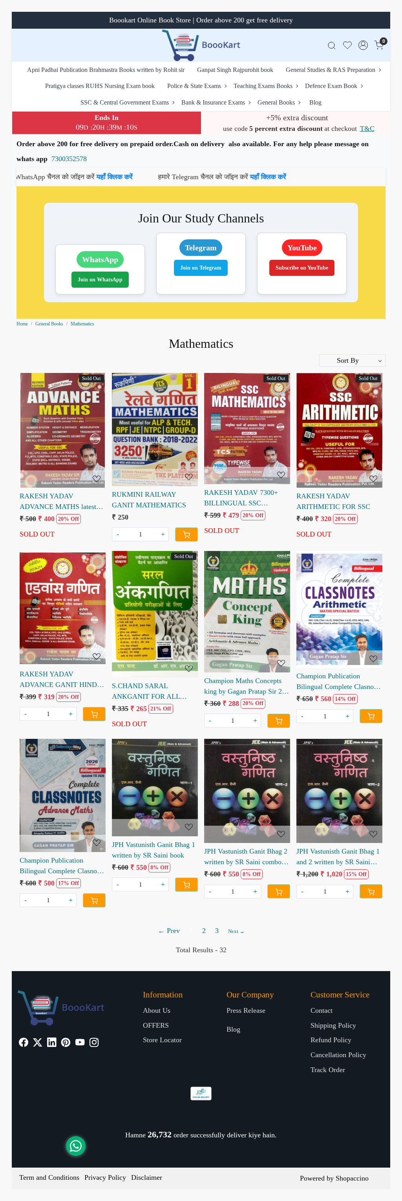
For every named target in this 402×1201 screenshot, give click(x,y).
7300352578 (69, 159)
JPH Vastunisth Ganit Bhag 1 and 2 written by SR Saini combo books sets (338, 857)
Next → (236, 931)
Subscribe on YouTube (302, 268)
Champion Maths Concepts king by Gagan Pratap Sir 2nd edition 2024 (246, 687)
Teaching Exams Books (263, 86)
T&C (367, 128)
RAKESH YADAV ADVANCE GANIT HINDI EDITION (59, 680)
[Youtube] (80, 1043)
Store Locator (162, 1040)
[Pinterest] (66, 1043)
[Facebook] (23, 1043)
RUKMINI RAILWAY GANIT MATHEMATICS (149, 499)
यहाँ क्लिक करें (37, 177)
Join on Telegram (200, 268)
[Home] (201, 45)
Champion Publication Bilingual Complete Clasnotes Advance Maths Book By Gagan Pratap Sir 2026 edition (62, 866)
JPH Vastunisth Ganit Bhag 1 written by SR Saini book (153, 850)
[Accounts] (363, 45)
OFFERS (156, 1025)
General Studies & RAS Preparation (330, 69)
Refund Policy (331, 1040)
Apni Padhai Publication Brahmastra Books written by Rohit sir (106, 69)
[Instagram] (94, 1043)
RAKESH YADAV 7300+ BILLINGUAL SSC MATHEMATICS (241, 498)
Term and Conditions (49, 1177)
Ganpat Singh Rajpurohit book (235, 69)
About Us (156, 1010)
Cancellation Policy (338, 1055)
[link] (332, 45)
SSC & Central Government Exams (124, 102)
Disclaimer (146, 1177)
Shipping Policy (333, 1025)
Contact (322, 1010)
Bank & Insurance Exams (213, 102)
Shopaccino (352, 1178)
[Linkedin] (52, 1043)
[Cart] (186, 534)
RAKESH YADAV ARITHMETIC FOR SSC (333, 501)
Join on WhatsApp (100, 280)
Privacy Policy (105, 1177)
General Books (276, 102)
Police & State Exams (194, 86)
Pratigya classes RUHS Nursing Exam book (100, 86)
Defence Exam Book (331, 86)
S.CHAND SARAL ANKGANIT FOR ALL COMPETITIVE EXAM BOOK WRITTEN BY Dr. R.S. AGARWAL (150, 692)
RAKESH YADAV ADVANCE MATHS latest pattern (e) (58, 502)
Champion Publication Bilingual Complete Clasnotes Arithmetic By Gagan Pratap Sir (339, 682)
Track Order (328, 1070)
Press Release (246, 1010)
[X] (37, 1043)
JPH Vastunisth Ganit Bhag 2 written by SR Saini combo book (245, 857)
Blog (315, 102)
